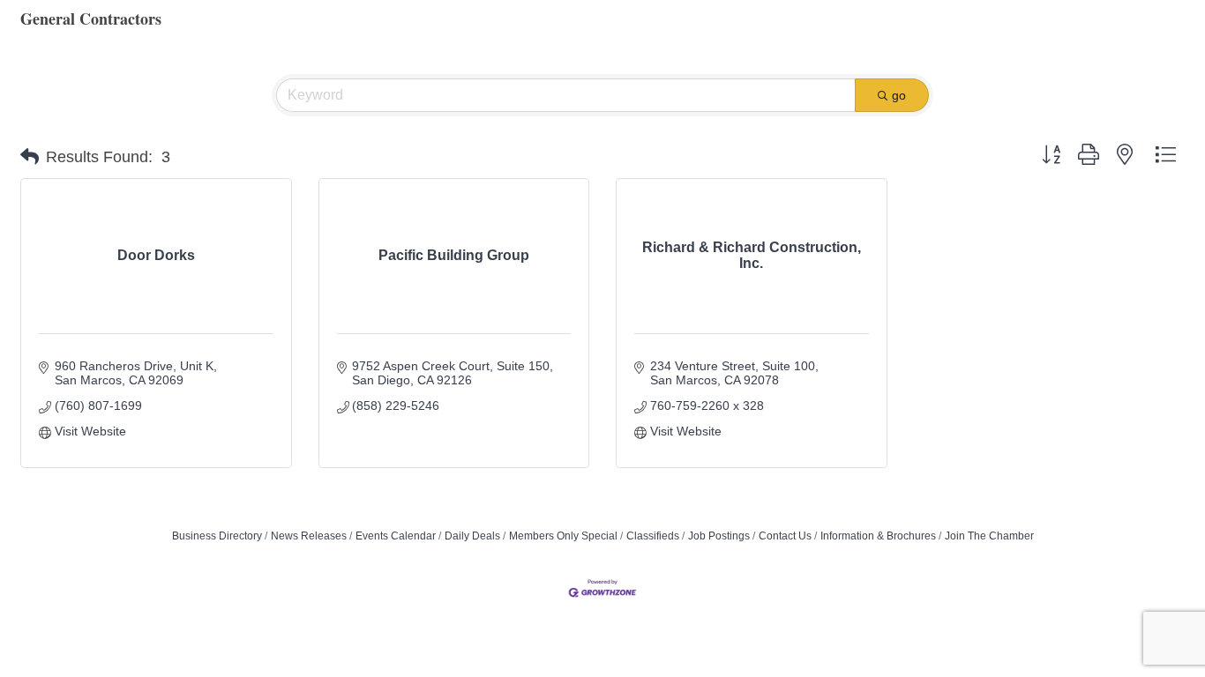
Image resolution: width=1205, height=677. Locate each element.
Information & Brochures (878, 536)
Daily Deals (472, 536)
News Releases (309, 536)
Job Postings (719, 536)
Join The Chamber (989, 536)
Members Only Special (563, 536)
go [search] (899, 95)
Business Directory (217, 536)
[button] (29, 157)
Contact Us (785, 536)
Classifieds (652, 536)
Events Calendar (396, 536)
